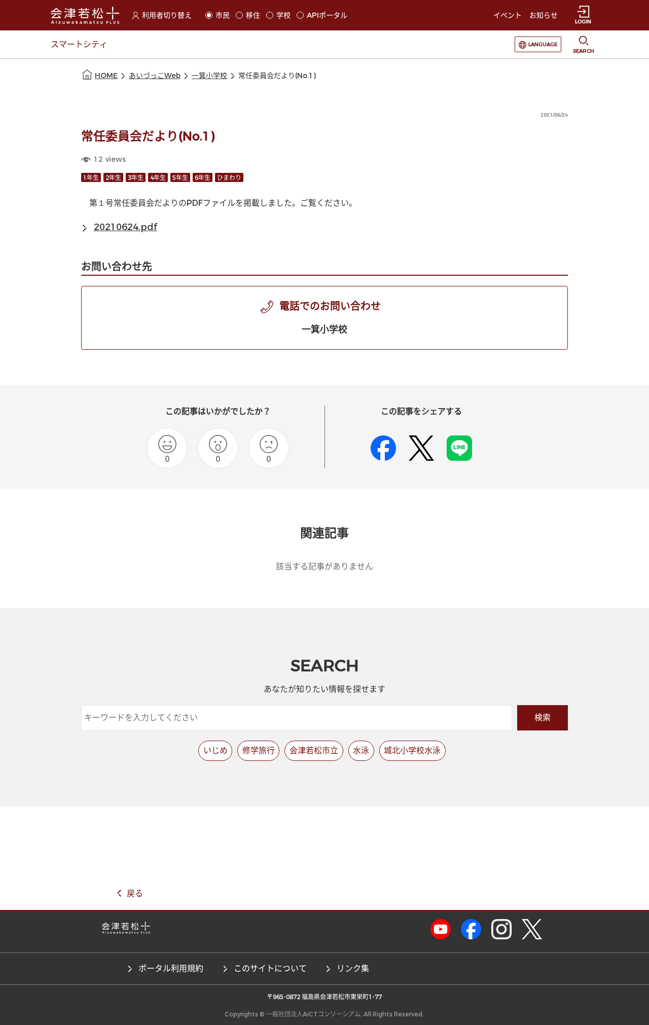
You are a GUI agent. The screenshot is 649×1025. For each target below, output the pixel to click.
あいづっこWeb (155, 76)
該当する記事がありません (324, 566)
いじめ (215, 750)
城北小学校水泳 (412, 750)
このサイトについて (270, 968)
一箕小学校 (209, 76)
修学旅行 (258, 750)
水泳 (361, 750)
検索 (542, 717)
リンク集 (353, 968)
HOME (106, 76)
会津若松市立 (314, 750)
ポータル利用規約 (170, 968)
